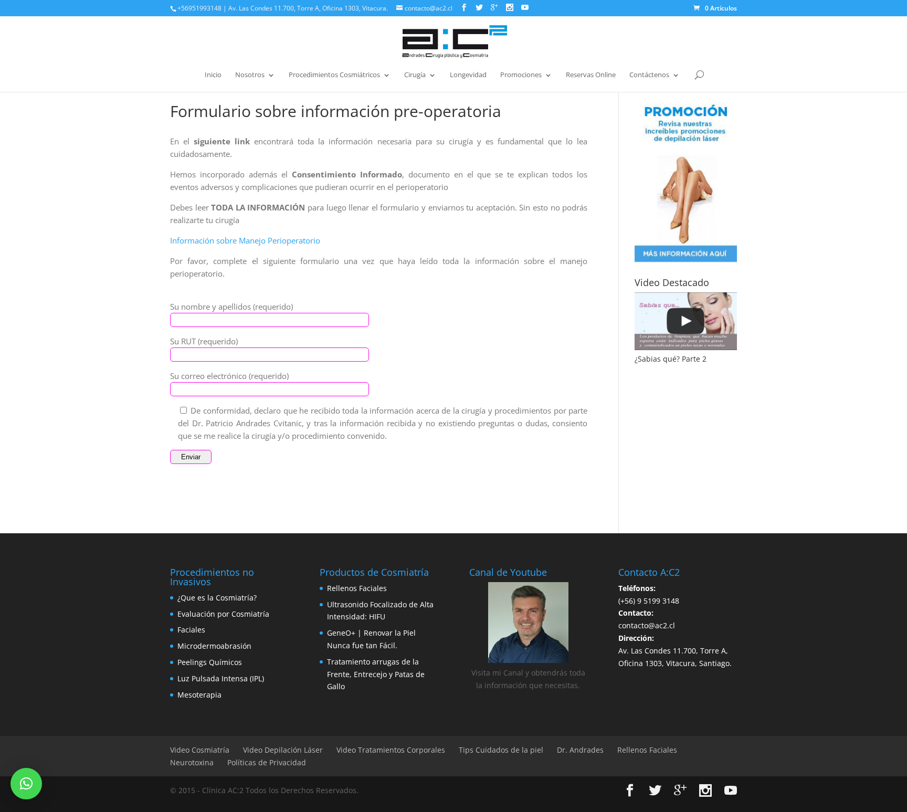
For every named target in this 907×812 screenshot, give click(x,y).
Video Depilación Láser (283, 750)
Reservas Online (591, 75)
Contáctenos (649, 75)
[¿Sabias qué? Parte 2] (686, 321)
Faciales (191, 630)
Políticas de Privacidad (266, 762)
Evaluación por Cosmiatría (223, 614)
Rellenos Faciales (357, 588)
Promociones (521, 75)
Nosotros (250, 75)
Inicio (213, 75)
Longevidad (468, 75)
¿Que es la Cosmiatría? (217, 598)
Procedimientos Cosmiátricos (334, 75)
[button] (26, 783)
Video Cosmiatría (199, 750)
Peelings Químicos (209, 662)
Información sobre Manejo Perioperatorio (245, 240)
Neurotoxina (192, 762)
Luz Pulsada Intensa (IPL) (220, 678)
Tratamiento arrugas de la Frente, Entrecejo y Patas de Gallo (376, 674)
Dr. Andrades (580, 750)
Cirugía (415, 75)
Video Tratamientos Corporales (390, 750)
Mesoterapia (199, 695)
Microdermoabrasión (214, 646)
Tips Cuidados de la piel (501, 750)
